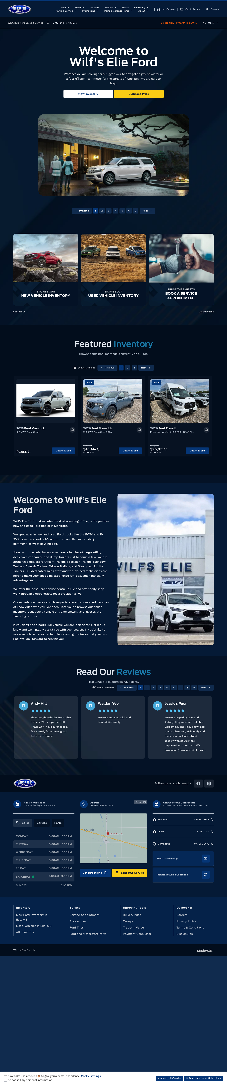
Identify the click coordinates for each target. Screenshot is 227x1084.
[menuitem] (65, 7)
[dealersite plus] (205, 950)
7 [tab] (135, 211)
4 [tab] (115, 211)
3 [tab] (109, 211)
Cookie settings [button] (91, 1076)
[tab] (22, 823)
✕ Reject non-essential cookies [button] (203, 1078)
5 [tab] (122, 211)
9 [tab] (194, 687)
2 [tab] (102, 211)
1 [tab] (95, 211)
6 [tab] (129, 211)
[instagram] (209, 784)
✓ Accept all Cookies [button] (169, 1078)
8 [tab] (187, 687)
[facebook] (198, 784)
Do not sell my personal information (30, 1080)
